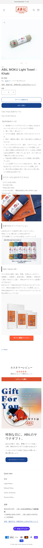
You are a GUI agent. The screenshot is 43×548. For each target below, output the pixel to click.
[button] (4, 10)
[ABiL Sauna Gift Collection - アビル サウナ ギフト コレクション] (22, 334)
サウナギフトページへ (16, 460)
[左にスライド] (17, 63)
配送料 (6, 80)
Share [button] (6, 349)
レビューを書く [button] (21, 379)
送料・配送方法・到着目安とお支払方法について (19, 84)
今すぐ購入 (22, 105)
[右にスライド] (26, 63)
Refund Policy (9, 488)
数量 (3, 88)
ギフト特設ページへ (21, 338)
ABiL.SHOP (18, 544)
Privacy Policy (9, 497)
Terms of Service (10, 492)
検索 (5, 479)
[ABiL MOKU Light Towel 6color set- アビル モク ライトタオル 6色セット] (22, 264)
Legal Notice (8, 483)
